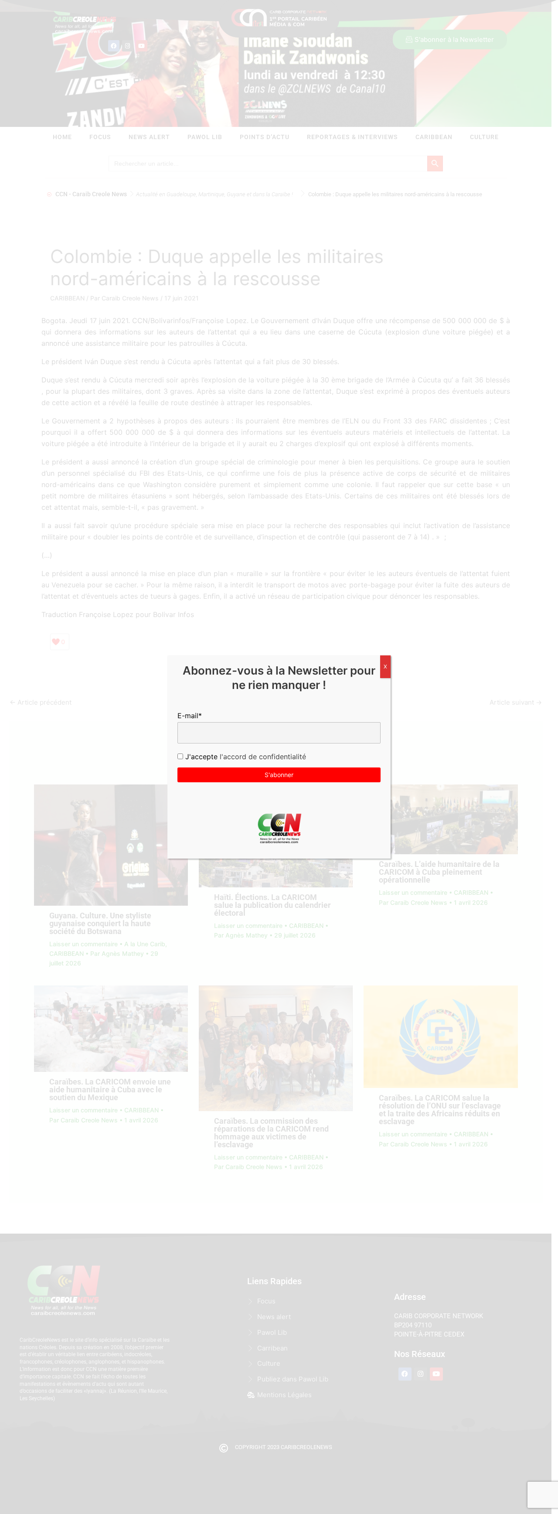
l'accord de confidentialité (262, 756)
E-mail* (189, 715)
